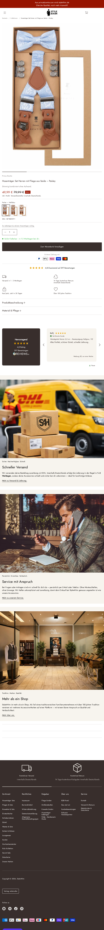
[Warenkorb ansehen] (87, 13)
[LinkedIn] (22, 909)
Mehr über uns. (8, 715)
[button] (87, 13)
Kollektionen (14, 18)
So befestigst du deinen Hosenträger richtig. (18, 226)
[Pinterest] (10, 909)
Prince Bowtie (7, 176)
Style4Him (20, 879)
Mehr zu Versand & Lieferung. (14, 480)
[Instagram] (4, 909)
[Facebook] (16, 909)
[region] (71, 345)
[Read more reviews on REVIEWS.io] (21, 354)
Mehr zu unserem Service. (13, 597)
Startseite (4, 18)
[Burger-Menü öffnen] (4, 13)
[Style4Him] (52, 13)
